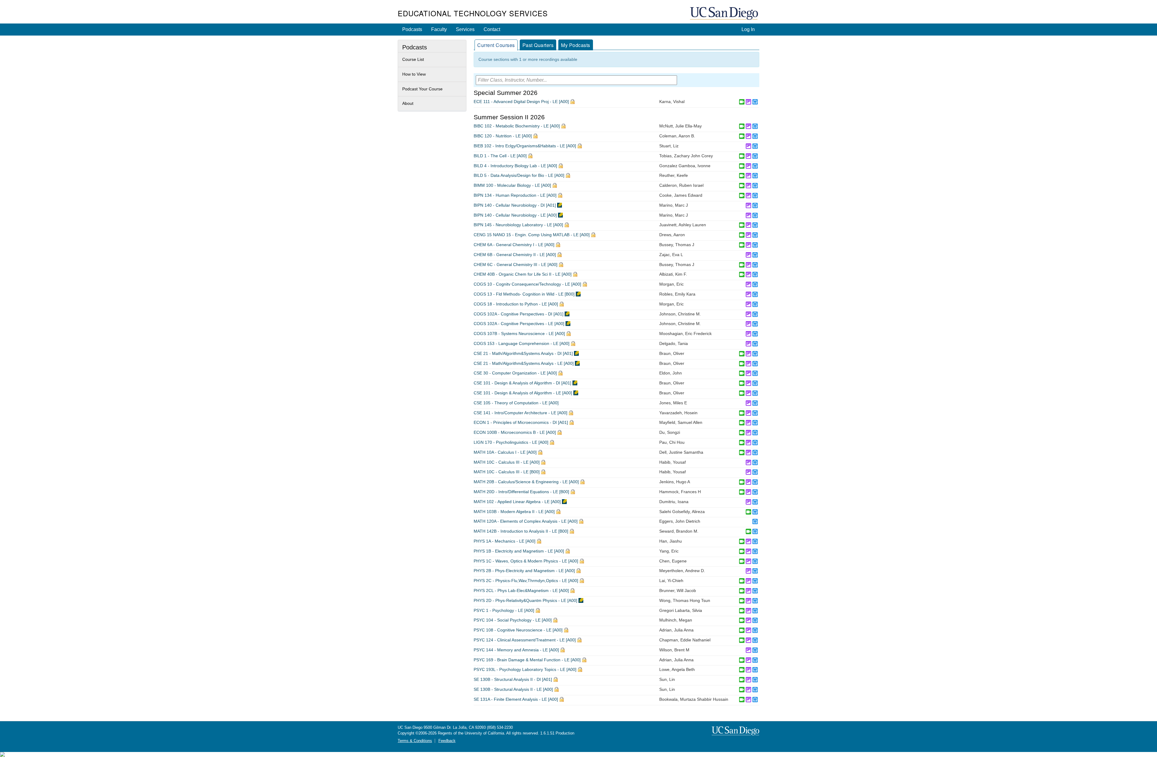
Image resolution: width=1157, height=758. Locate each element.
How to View (414, 74)
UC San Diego (724, 13)
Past (538, 45)
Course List (413, 59)
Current (496, 45)
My (575, 45)
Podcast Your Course (422, 88)
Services (465, 29)
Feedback (447, 741)
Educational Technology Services (473, 13)
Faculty (439, 29)
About (407, 103)
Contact (492, 29)
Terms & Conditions (415, 741)
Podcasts (412, 29)
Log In (748, 29)
